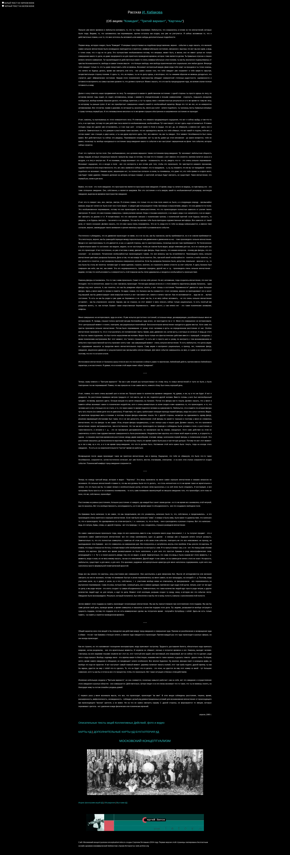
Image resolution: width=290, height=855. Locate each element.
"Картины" (175, 21)
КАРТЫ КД (85, 731)
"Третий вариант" (153, 21)
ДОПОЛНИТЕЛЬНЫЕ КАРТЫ (114, 731)
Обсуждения (109, 803)
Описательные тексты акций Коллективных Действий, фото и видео (121, 722)
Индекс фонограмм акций (90, 803)
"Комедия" (131, 21)
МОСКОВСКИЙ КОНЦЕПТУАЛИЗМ (145, 741)
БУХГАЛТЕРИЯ (147, 731)
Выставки (121, 803)
